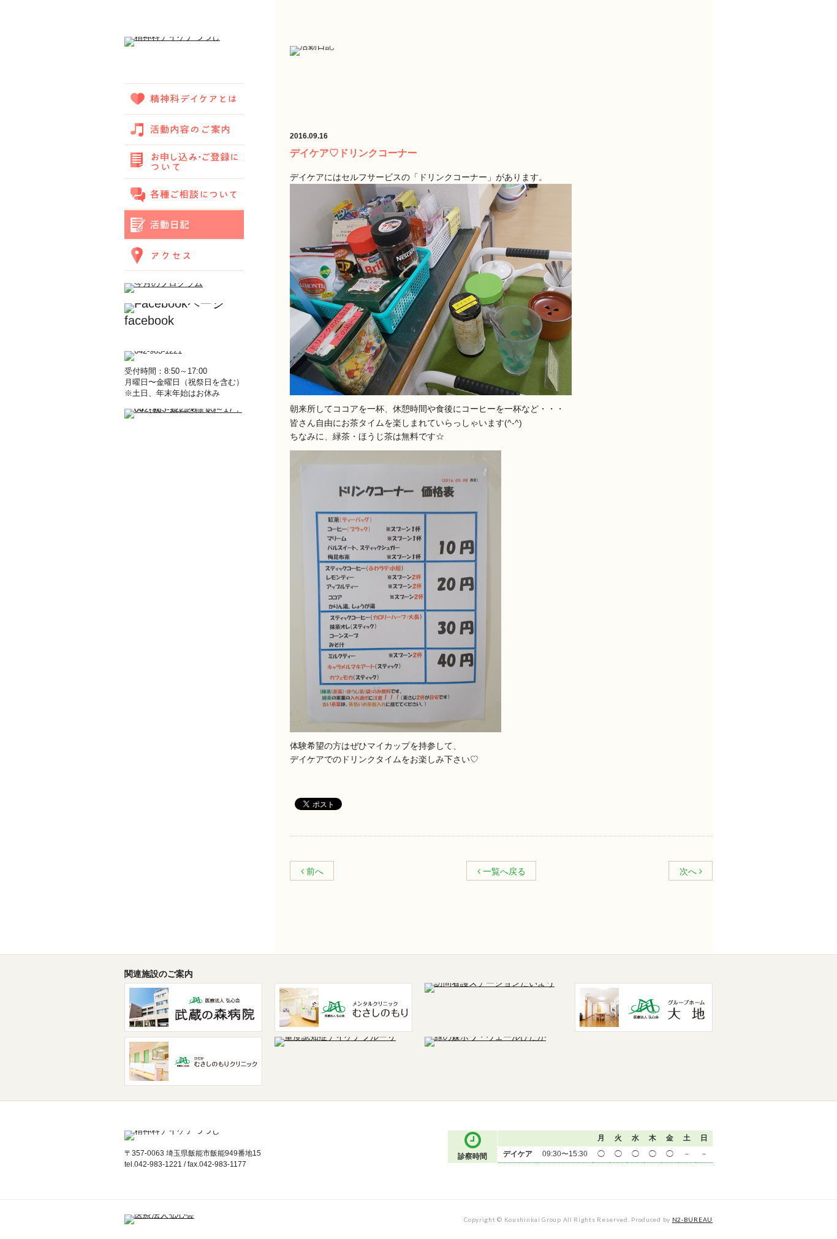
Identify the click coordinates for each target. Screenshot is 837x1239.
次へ (688, 871)
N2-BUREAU (692, 1219)
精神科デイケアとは (184, 98)
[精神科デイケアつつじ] (172, 42)
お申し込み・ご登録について (184, 161)
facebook (149, 320)
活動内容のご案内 (184, 129)
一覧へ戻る (504, 871)
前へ (315, 871)
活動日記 (184, 224)
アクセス (184, 255)
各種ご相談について (184, 193)
